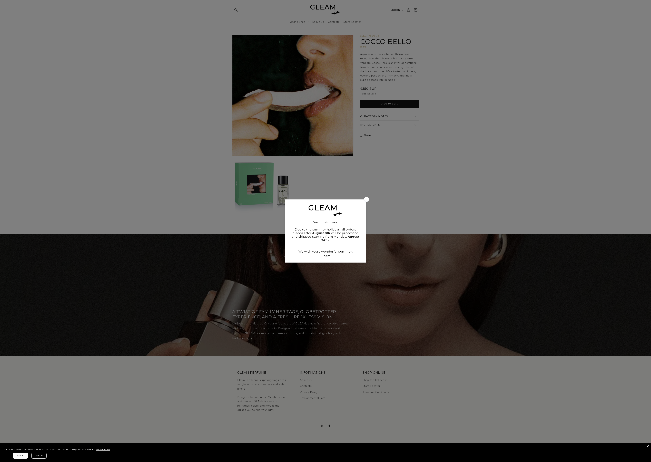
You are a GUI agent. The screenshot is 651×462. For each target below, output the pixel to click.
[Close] (647, 446)
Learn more (103, 449)
